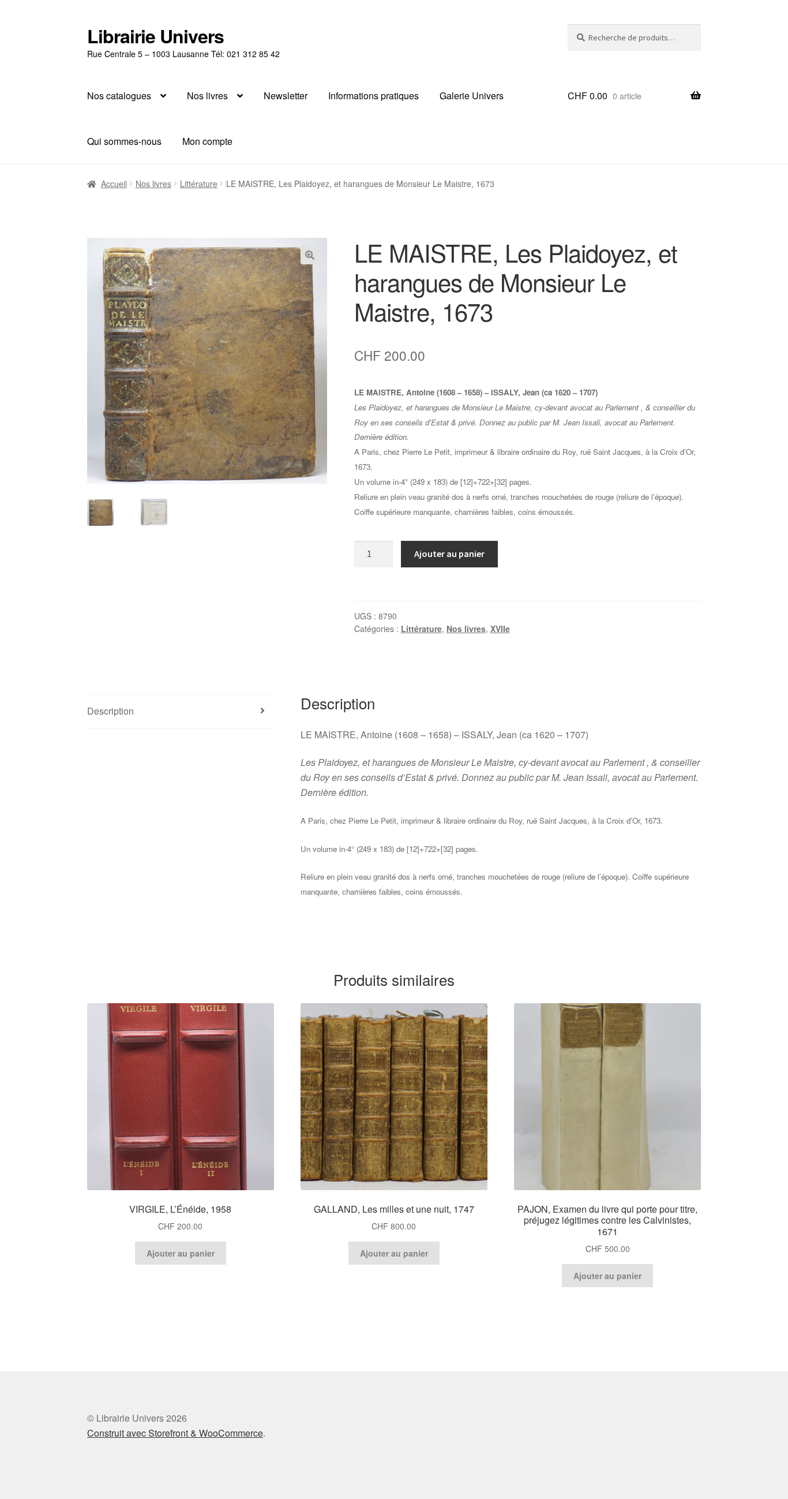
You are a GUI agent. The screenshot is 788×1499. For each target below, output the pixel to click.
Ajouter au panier (449, 553)
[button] (310, 255)
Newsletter (285, 95)
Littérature (198, 183)
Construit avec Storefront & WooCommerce (175, 1433)
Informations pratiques (373, 95)
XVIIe (500, 628)
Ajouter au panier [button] (181, 1253)
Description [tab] (110, 710)
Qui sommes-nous (124, 141)
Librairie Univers (155, 36)
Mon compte (207, 141)
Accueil (114, 183)
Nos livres (207, 95)
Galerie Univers (472, 95)
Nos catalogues (119, 95)
